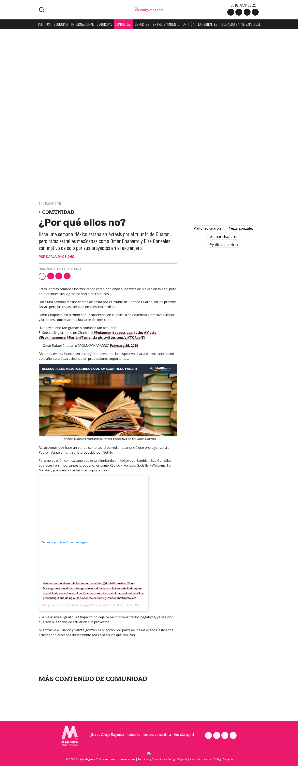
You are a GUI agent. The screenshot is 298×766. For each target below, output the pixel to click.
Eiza (86, 605)
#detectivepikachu (127, 332)
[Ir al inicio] (149, 9)
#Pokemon (102, 332)
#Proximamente (52, 337)
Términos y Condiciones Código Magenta (162, 759)
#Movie (150, 332)
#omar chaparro (223, 236)
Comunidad (126, 678)
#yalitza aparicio (223, 244)
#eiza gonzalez (241, 228)
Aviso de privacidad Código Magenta (212, 759)
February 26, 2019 (124, 345)
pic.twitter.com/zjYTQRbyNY (121, 337)
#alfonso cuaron (207, 228)
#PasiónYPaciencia (81, 337)
